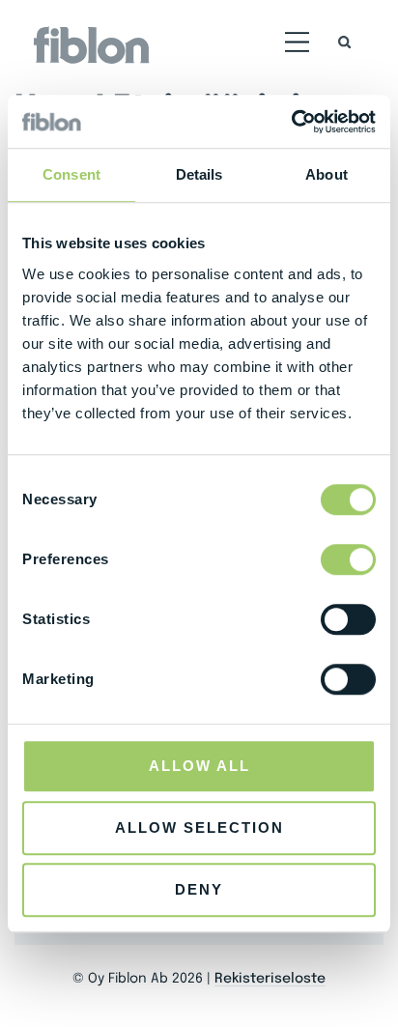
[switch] (348, 559)
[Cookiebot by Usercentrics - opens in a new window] (291, 121)
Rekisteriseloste (270, 978)
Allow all (199, 765)
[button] (297, 45)
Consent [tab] (71, 174)
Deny (199, 889)
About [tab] (326, 174)
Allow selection (199, 827)
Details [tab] (199, 174)
